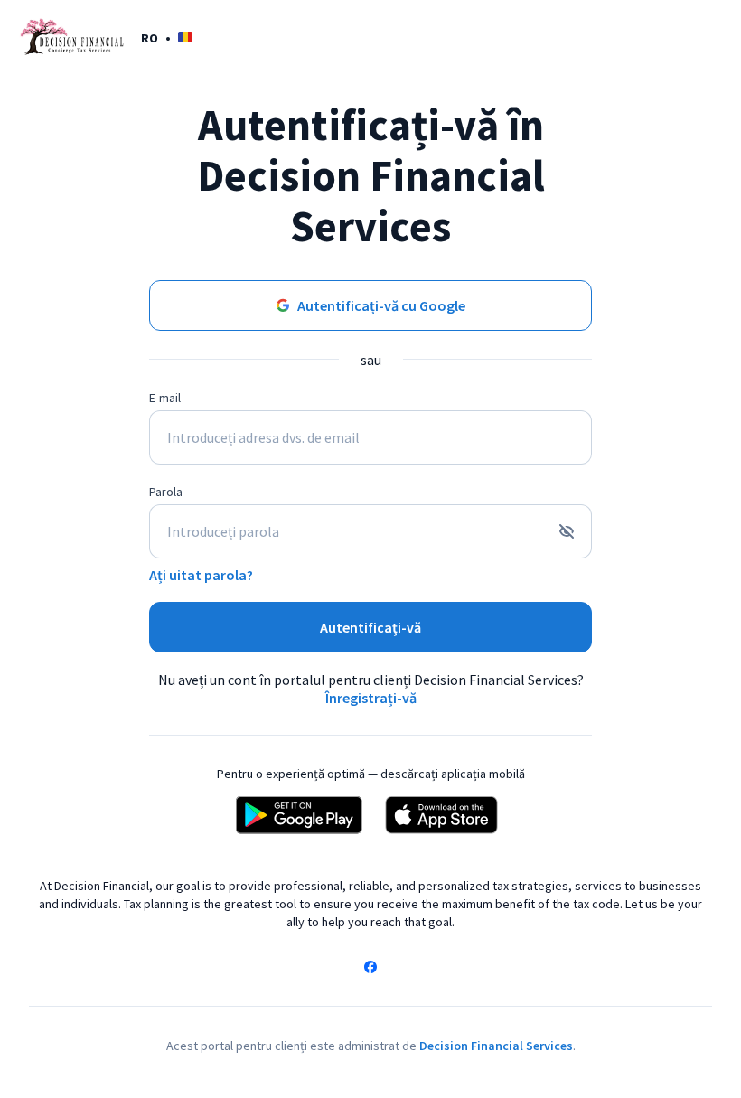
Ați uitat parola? (201, 575)
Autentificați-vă (370, 627)
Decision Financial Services (496, 1045)
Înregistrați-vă (371, 698)
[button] (166, 37)
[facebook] (370, 969)
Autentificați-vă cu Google (381, 305)
